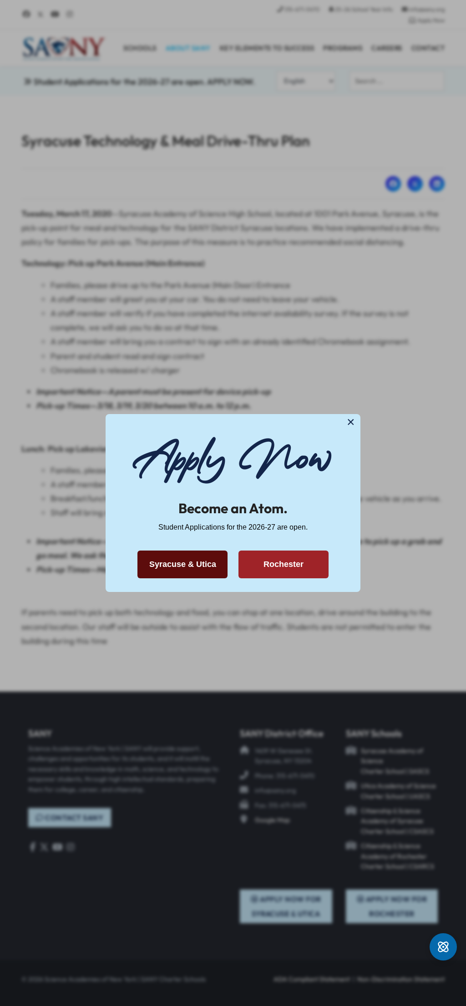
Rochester (283, 564)
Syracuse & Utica (182, 564)
